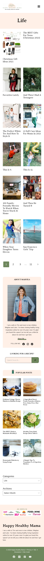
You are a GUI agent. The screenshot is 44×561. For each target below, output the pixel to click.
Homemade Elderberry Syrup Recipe (11, 461)
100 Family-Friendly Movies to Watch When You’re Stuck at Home (11, 208)
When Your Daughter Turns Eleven (10, 249)
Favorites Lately (11, 95)
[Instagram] (19, 556)
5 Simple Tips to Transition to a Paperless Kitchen (32, 462)
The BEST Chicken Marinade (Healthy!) (10, 432)
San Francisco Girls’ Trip (30, 248)
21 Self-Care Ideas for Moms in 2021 (32, 132)
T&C (35, 550)
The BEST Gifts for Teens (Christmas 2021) (31, 35)
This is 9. (7, 170)
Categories (8, 476)
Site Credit (26, 552)
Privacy (29, 550)
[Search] (35, 360)
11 (31, 264)
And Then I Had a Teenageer (32, 96)
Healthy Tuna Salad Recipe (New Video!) (30, 432)
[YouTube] (30, 556)
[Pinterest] (24, 556)
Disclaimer (17, 552)
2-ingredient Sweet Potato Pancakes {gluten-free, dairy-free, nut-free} (32, 402)
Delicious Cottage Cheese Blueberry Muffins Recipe (12, 400)
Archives (7, 488)
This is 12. (28, 170)
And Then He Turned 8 (29, 204)
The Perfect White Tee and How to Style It (12, 133)
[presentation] (12, 43)
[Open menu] (38, 6)
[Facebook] (14, 556)
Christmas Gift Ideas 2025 (10, 60)
